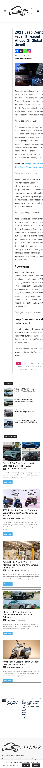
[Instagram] (29, 51)
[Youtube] (39, 747)
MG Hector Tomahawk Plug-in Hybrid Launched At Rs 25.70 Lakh (25, 421)
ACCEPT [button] (26, 765)
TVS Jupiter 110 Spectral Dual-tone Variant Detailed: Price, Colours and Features (20, 513)
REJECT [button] (36, 765)
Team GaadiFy (11, 620)
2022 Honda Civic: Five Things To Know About (13, 703)
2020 (23, 363)
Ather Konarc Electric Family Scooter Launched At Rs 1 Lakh (21, 663)
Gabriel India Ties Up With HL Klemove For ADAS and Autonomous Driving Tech (20, 565)
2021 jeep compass (33, 363)
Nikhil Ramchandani (24, 58)
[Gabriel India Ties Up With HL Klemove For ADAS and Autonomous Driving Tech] (21, 550)
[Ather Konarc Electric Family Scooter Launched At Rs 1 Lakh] (21, 649)
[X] (21, 51)
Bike (4, 518)
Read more (7, 482)
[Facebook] (31, 9)
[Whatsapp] (25, 51)
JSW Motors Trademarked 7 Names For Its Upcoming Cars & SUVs (26, 411)
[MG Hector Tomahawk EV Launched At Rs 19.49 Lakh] (8, 403)
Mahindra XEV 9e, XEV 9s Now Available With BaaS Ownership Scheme (24, 391)
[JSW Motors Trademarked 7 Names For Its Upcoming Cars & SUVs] (8, 413)
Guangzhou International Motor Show (28, 366)
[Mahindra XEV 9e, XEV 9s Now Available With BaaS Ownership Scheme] (8, 392)
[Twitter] (31, 14)
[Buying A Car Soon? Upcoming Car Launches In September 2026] (21, 451)
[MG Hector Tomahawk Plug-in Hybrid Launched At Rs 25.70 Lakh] (8, 423)
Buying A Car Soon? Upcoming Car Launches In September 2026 (19, 464)
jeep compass (23, 369)
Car (4, 468)
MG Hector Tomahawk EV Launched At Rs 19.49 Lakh (23, 400)
